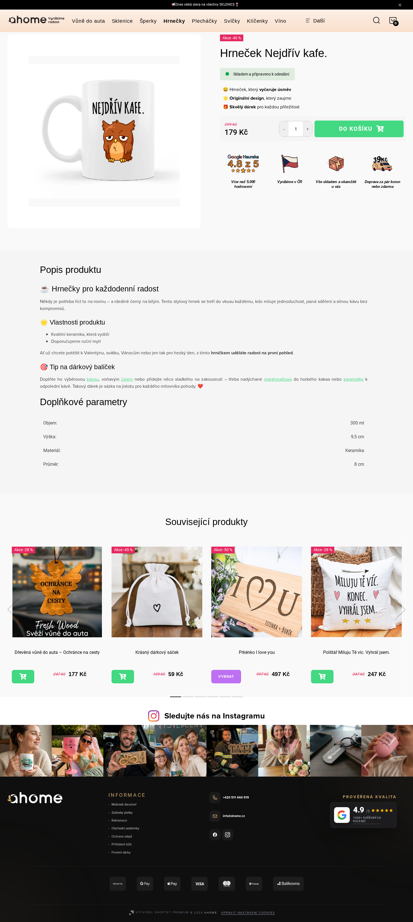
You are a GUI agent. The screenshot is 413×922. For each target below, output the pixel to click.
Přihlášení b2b (121, 844)
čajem (127, 379)
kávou (93, 379)
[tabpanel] (57, 616)
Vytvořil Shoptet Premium (162, 912)
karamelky (354, 379)
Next (399, 609)
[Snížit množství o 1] (284, 128)
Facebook (215, 834)
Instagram (227, 834)
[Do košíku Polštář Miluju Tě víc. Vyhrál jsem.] (322, 676)
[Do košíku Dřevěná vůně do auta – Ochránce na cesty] (23, 676)
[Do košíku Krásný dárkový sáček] (123, 676)
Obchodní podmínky (125, 828)
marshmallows (278, 379)
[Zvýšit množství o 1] (307, 128)
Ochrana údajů (122, 836)
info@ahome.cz (234, 816)
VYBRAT (226, 676)
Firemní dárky (121, 852)
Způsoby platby (122, 813)
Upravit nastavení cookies (248, 912)
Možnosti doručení (124, 804)
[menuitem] (88, 21)
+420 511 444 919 (236, 797)
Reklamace (119, 820)
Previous (13, 609)
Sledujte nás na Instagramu (214, 716)
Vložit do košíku (359, 128)
